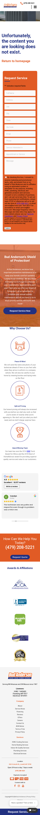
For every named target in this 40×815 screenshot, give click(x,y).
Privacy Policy (22, 216)
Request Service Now (20, 311)
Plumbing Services (20, 751)
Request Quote (20, 557)
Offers (20, 717)
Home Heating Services (20, 745)
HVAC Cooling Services (20, 742)
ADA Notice (20, 726)
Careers (20, 720)
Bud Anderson (21, 796)
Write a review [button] (12, 486)
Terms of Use (20, 729)
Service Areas (20, 709)
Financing (20, 712)
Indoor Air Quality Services (20, 748)
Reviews (20, 714)
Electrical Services (20, 753)
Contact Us (20, 723)
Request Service (18, 811)
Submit (7, 228)
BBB (28, 451)
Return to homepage (16, 61)
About (20, 706)
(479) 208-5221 (22, 203)
